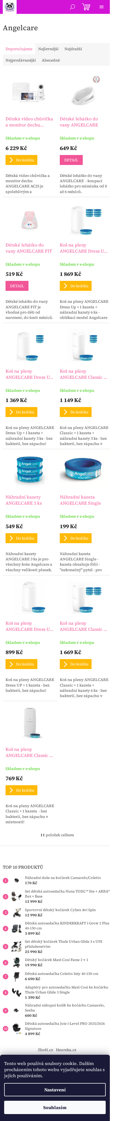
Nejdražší (73, 49)
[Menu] (101, 6)
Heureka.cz (66, 1050)
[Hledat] (72, 6)
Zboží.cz (45, 1050)
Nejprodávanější (21, 60)
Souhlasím (55, 1107)
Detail (71, 160)
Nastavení (55, 1090)
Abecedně (51, 60)
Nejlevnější (48, 49)
